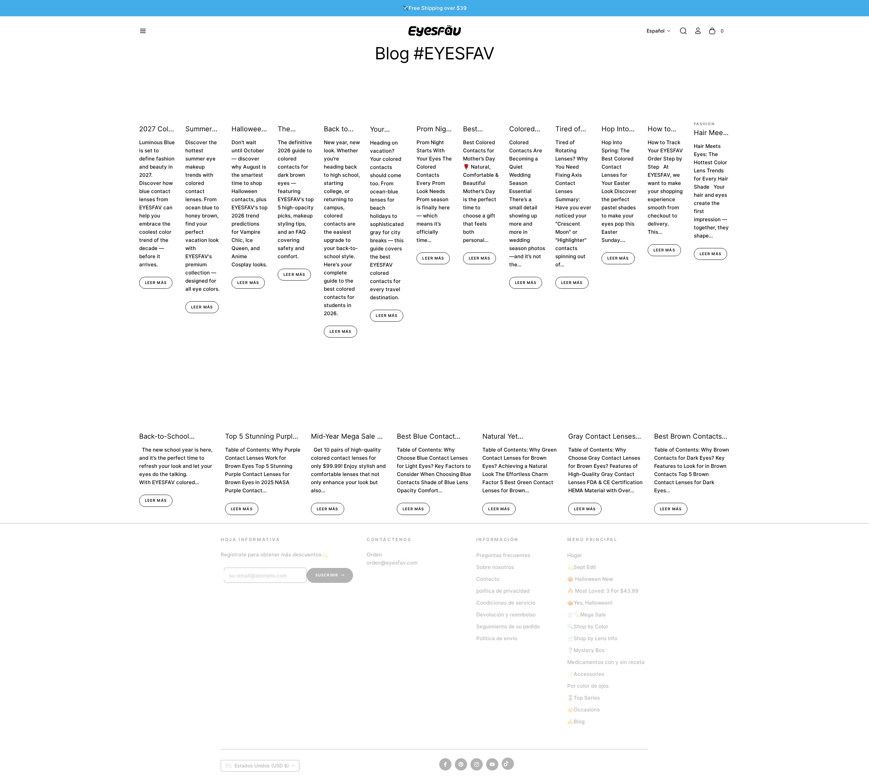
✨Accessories (585, 674)
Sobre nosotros (495, 567)
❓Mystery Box (586, 650)
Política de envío (496, 638)
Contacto (487, 579)
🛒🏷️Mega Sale (586, 614)
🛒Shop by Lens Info (592, 638)
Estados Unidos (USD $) (262, 765)
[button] (683, 30)
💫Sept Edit (581, 567)
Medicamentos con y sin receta (606, 662)
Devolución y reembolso (506, 614)
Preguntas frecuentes (503, 555)
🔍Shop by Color (587, 626)
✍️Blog (576, 721)
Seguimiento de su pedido (508, 626)
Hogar (574, 555)
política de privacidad (503, 591)
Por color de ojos (588, 686)
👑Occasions (583, 709)
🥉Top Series (583, 697)
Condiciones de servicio (505, 602)
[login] (698, 30)
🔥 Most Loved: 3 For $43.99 (603, 591)
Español (655, 31)
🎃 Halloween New (590, 579)
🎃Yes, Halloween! (589, 602)
